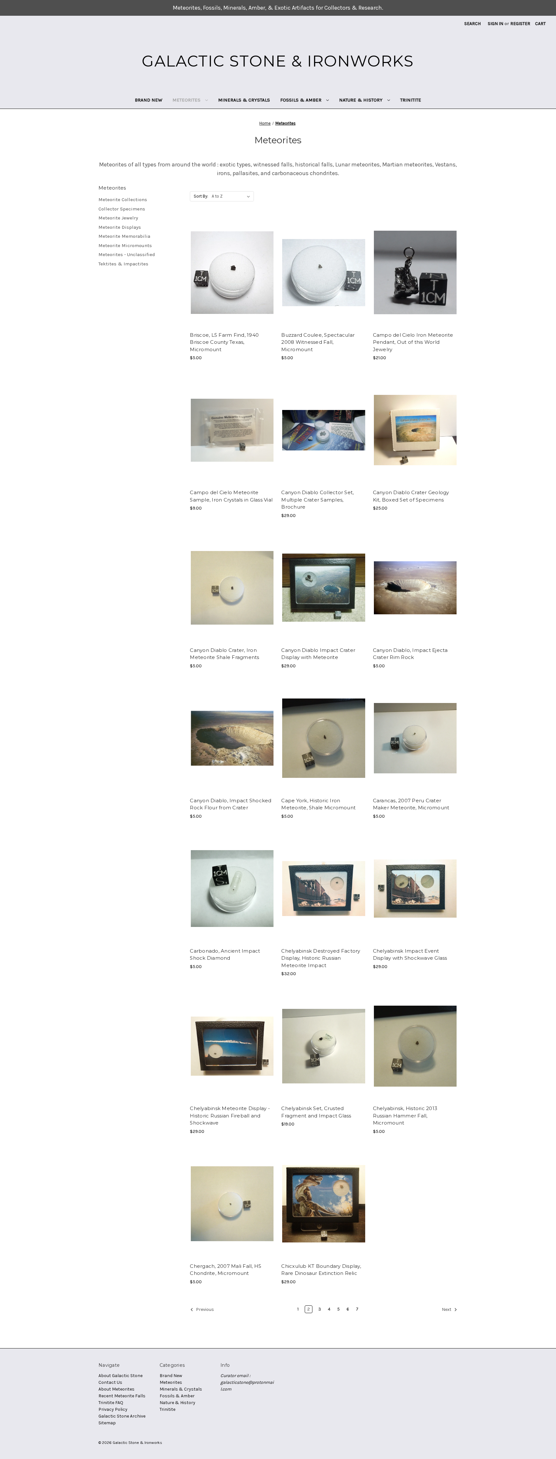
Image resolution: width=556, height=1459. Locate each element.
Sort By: (201, 196)
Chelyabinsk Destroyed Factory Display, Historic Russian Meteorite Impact (320, 958)
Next (447, 1309)
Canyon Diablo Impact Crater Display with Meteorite (318, 654)
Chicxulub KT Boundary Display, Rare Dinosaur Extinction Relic (321, 1270)
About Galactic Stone (120, 1375)
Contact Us (110, 1382)
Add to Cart (232, 278)
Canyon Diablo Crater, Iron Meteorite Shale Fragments (224, 654)
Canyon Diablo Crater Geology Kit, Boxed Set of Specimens (411, 496)
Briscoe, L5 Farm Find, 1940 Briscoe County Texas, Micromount (224, 342)
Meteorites (187, 100)
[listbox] (232, 196)
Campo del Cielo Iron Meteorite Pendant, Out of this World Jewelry (413, 342)
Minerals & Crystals (244, 100)
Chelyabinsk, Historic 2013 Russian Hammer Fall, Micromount (405, 1115)
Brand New (148, 100)
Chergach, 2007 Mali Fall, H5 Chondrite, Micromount (225, 1270)
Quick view (231, 267)
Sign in (495, 23)
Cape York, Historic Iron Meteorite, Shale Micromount (318, 804)
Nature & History (361, 100)
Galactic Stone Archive (121, 1416)
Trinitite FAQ (110, 1402)
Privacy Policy (112, 1409)
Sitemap (107, 1423)
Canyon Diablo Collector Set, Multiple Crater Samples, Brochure (317, 499)
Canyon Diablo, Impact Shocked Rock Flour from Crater (230, 804)
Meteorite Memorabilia (124, 236)
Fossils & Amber (301, 100)
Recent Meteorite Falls (121, 1396)
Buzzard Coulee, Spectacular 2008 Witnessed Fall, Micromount (318, 342)
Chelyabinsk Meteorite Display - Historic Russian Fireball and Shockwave (230, 1115)
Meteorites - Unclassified (126, 254)
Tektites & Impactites (123, 264)
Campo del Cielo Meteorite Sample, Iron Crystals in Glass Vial (231, 496)
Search (472, 23)
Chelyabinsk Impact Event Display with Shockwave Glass (410, 954)
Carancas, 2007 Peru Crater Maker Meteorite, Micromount (411, 804)
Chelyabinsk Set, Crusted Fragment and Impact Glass (316, 1112)
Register (520, 23)
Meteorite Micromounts (125, 245)
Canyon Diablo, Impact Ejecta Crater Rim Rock (410, 654)
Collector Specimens (121, 209)
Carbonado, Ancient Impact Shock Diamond (225, 954)
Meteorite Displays (119, 227)
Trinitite (410, 100)
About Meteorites (116, 1389)
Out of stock (324, 278)
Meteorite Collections (122, 199)
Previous (204, 1309)
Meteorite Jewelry (118, 218)
